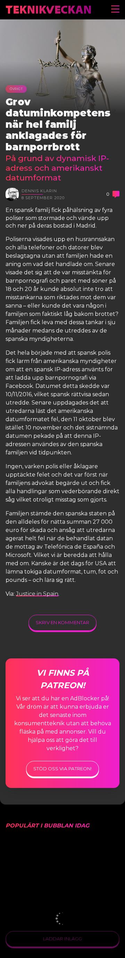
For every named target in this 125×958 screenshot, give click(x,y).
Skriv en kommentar (62, 622)
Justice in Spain (37, 594)
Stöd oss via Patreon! (62, 768)
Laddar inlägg (62, 938)
